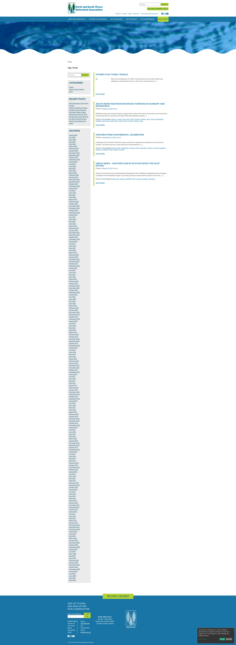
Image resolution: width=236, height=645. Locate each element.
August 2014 (73, 452)
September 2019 (74, 319)
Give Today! (163, 19)
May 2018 (72, 354)
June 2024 (72, 193)
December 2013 (74, 467)
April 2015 (72, 436)
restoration (151, 179)
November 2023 (74, 208)
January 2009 (73, 562)
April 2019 (72, 330)
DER (132, 119)
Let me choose (203, 639)
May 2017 (72, 381)
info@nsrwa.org (85, 632)
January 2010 (73, 540)
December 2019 (74, 312)
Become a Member (118, 596)
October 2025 (73, 157)
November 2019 (74, 314)
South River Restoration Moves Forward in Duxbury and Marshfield (130, 105)
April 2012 (72, 498)
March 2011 (73, 520)
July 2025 (72, 164)
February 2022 (74, 255)
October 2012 (73, 487)
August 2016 (73, 401)
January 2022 (73, 257)
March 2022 (73, 252)
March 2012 (73, 500)
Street (125, 121)
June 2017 (72, 379)
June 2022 (72, 246)
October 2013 (73, 469)
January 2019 (73, 337)
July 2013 (72, 474)
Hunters (150, 148)
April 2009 (72, 558)
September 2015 (74, 425)
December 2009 (74, 542)
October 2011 (73, 509)
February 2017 (74, 387)
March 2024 (73, 199)
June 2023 (72, 219)
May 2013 (72, 478)
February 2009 (74, 560)
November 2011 (74, 507)
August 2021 (73, 268)
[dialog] (215, 635)
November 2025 (74, 155)
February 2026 (74, 148)
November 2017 (74, 368)
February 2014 (74, 463)
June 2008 (72, 576)
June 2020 (72, 299)
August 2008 (73, 571)
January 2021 (73, 283)
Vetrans (136, 121)
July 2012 (72, 492)
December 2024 (74, 179)
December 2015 (74, 418)
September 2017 (74, 372)
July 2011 (72, 514)
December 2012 (74, 485)
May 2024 (72, 195)
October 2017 (73, 370)
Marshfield (159, 119)
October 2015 (73, 423)
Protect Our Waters (98, 19)
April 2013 (72, 480)
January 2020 (73, 310)
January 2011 (73, 523)
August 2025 (73, 162)
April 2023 (72, 224)
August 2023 (73, 215)
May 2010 (72, 536)
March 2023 (73, 226)
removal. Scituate (142, 179)
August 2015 (73, 427)
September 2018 (74, 345)
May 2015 (72, 434)
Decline (229, 639)
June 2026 (72, 139)
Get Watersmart (148, 19)
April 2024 (72, 197)
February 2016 (74, 414)
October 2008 (73, 567)
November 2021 (74, 261)
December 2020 (74, 286)
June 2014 (72, 456)
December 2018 (74, 339)
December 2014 (74, 443)
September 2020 (74, 292)
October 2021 (73, 263)
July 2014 (72, 454)
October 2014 (73, 447)
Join (129, 14)
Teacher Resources (149, 14)
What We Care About (76, 19)
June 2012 (72, 494)
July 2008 (72, 574)
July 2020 (72, 297)
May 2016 (72, 407)
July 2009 (72, 551)
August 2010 (73, 531)
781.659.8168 (85, 623)
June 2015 (72, 432)
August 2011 (73, 511)
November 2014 (74, 445)
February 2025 (74, 175)
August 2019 (73, 321)
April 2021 (72, 277)
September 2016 (74, 399)
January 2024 (73, 204)
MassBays (162, 148)
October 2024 (73, 184)
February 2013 (74, 483)
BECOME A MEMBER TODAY (158, 9)
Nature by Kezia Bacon (76, 89)
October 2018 (73, 343)
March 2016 (73, 412)
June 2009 (72, 554)
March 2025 (73, 173)
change (113, 119)
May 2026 (72, 142)
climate (119, 119)
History (71, 87)
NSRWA (98, 121)
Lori (116, 109)
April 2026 (72, 144)
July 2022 (72, 244)
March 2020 (73, 306)
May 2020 (72, 301)
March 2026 (73, 146)
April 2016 (72, 410)
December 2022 (74, 232)
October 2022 (73, 237)
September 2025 (74, 159)
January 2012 (73, 503)
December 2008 (74, 565)
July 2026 (72, 137)
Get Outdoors (116, 19)
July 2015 (72, 430)
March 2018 (73, 359)
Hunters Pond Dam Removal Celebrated (120, 135)
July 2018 (72, 350)
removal (115, 149)
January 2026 (73, 151)
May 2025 (72, 168)
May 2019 (72, 328)
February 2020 (74, 308)
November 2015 (74, 421)
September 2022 (74, 239)
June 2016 (72, 405)
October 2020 (73, 290)
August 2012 (73, 489)
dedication (143, 148)
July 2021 (72, 270)
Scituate (121, 149)
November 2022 (74, 235)
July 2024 (72, 190)
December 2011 (74, 505)
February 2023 (74, 228)
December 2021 (74, 259)
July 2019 (72, 323)
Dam (123, 119)
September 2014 (74, 449)
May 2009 (72, 556)
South (121, 121)
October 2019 (73, 317)
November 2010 (74, 527)
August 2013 (73, 472)
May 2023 (72, 221)
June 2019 (72, 325)
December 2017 (74, 365)
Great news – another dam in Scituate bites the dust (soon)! (128, 164)
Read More (100, 94)
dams (128, 119)
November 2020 (74, 288)
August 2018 (73, 348)
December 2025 (74, 153)
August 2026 (73, 135)
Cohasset (132, 148)
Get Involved (131, 19)
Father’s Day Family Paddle (112, 74)
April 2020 (72, 303)
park (103, 121)
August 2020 (73, 294)
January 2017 (73, 390)
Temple (130, 121)
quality (112, 121)
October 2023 (73, 210)
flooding (143, 119)
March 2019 (73, 332)
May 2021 (72, 275)
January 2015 (73, 441)
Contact (136, 14)
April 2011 (72, 518)
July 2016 (72, 403)
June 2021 (72, 272)
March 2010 (73, 538)
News (125, 14)
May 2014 (72, 458)
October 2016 (73, 396)
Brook (118, 148)
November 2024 (74, 182)
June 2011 (72, 516)
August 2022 (73, 241)
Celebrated (124, 148)
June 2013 (72, 476)
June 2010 (72, 534)
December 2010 (74, 525)
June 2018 (72, 352)
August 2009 (73, 549)
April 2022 (72, 250)
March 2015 (73, 438)
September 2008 (74, 569)
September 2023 (74, 213)
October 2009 (73, 545)
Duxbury (137, 119)
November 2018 (74, 341)
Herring (153, 119)
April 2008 (72, 580)
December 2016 (74, 392)
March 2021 (73, 279)
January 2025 (73, 177)
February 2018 (74, 361)
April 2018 (72, 356)
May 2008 (72, 578)
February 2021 (74, 281)
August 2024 (73, 188)
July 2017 (72, 376)
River (116, 121)
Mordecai (99, 149)
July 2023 (72, 217)
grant (148, 119)
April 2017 (72, 383)
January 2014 (73, 465)
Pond (107, 121)
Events (118, 14)
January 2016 (73, 416)
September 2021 (74, 266)
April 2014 (72, 461)
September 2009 (74, 547)
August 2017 (73, 374)
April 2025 (72, 170)
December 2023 (74, 206)
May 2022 (72, 248)
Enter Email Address (74, 614)
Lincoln (155, 148)
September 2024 (74, 186)
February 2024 (74, 201)
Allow (222, 639)
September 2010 (74, 529)
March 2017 (73, 385)
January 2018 (73, 363)
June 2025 (72, 166)
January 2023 (73, 230)
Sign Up (87, 615)
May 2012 (72, 496)
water (141, 121)
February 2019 (74, 334)
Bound (113, 148)
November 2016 (74, 394)
